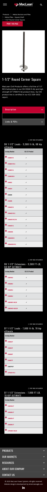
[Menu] (5, 4)
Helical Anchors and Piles (21, 14)
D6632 (10, 182)
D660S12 (11, 170)
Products (6, 14)
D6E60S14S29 (12, 302)
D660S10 (11, 158)
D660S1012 (11, 164)
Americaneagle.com (36, 484)
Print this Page (12, 23)
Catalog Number (9, 151)
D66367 (10, 354)
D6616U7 (11, 406)
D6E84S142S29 (12, 308)
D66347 (10, 348)
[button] (44, 451)
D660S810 (11, 176)
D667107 (10, 367)
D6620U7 (11, 412)
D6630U (10, 296)
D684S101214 (12, 219)
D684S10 (11, 207)
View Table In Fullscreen (36, 140)
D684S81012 (12, 244)
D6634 (10, 189)
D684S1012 (11, 213)
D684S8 (10, 232)
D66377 (10, 360)
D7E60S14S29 (12, 431)
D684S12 (11, 226)
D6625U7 (11, 418)
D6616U (10, 278)
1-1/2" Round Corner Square (15, 20)
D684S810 (11, 238)
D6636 (10, 195)
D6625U (10, 290)
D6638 (10, 201)
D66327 (10, 342)
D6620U (10, 284)
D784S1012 (11, 373)
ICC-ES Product (28, 151)
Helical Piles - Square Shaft (14, 17)
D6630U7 (11, 425)
